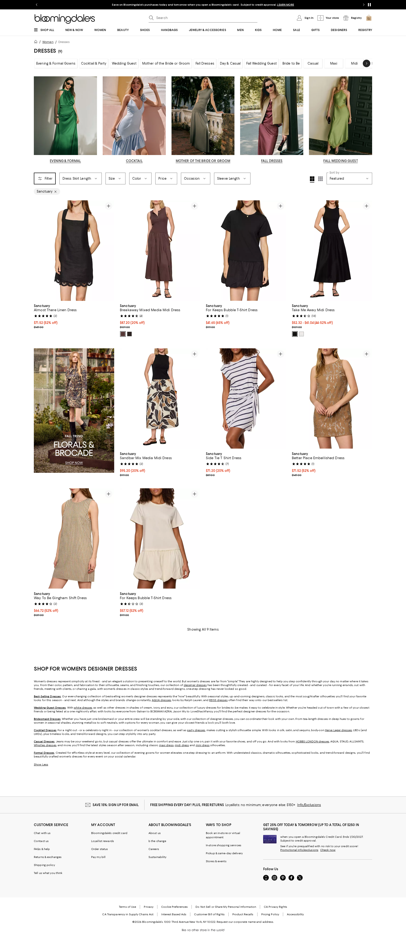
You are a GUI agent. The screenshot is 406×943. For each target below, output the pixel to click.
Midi (354, 63)
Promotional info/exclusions (299, 850)
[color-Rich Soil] (123, 334)
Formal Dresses (44, 752)
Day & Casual (230, 63)
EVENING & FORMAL (65, 161)
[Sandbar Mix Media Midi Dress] (160, 398)
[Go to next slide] (364, 5)
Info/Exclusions (309, 805)
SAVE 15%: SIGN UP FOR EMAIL (116, 805)
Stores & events (216, 861)
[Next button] (366, 63)
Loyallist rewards (102, 841)
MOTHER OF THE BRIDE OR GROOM (203, 161)
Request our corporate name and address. (245, 922)
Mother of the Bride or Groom (166, 63)
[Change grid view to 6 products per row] (320, 178)
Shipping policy (44, 865)
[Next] (108, 250)
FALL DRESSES (272, 161)
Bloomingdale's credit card (109, 833)
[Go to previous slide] (36, 5)
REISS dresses (218, 700)
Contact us (41, 841)
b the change (157, 841)
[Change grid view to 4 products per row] (312, 179)
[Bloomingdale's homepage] (36, 42)
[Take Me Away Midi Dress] (332, 250)
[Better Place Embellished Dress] (332, 398)
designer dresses (195, 685)
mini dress (203, 745)
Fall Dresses (204, 63)
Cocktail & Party (93, 63)
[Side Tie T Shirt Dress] (246, 398)
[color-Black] (129, 334)
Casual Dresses (44, 741)
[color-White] (301, 334)
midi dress (182, 745)
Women (48, 42)
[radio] (123, 334)
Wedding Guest (124, 63)
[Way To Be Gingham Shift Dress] (74, 538)
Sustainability (157, 857)
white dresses (83, 707)
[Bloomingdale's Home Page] (65, 19)
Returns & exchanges (48, 857)
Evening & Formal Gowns (55, 63)
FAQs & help (42, 849)
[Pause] (369, 5)
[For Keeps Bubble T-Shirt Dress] (246, 250)
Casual (313, 63)
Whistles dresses (45, 745)
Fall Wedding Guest (261, 63)
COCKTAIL (134, 161)
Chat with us (42, 833)
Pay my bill (98, 857)
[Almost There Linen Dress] (74, 250)
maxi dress (166, 745)
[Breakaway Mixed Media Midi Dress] (160, 250)
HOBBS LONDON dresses (312, 741)
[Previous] (39, 250)
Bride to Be (291, 63)
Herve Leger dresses (338, 730)
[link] (74, 316)
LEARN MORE (285, 4)
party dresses (196, 730)
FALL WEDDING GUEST (340, 161)
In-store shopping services (223, 845)
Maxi (333, 63)
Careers (153, 849)
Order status (99, 849)
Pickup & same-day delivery (224, 853)
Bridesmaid (41, 719)
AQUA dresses (161, 700)
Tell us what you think (48, 873)
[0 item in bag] (369, 18)
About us (154, 833)
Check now (328, 850)
